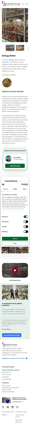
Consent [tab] (5, 189)
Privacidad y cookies (21, 412)
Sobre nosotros (6, 385)
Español (4, 415)
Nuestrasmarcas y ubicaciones (10, 387)
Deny (15, 243)
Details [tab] (15, 189)
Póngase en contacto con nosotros (13, 358)
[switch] (26, 221)
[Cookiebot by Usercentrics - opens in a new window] (21, 184)
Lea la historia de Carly (12, 335)
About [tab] (24, 189)
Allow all (15, 238)
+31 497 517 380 (6, 379)
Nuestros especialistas (8, 392)
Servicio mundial (6, 390)
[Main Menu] (26, 4)
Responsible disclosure (19, 421)
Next (27, 47)
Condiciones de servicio (20, 416)
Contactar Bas (15, 166)
